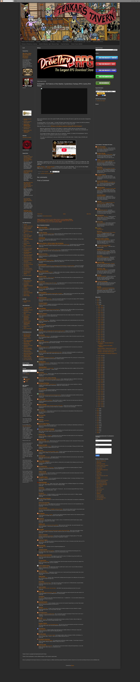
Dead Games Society (101, 463)
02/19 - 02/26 (100, 394)
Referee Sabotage (42, 389)
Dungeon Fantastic (43, 259)
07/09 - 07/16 (100, 360)
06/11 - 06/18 (100, 367)
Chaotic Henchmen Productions (45, 555)
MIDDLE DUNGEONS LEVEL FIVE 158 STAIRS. (47, 588)
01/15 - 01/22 (100, 403)
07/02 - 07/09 (100, 362)
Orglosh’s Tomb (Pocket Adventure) (27, 356)
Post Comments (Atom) (47, 215)
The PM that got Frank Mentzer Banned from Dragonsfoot (28, 171)
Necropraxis (41, 493)
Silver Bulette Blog (42, 571)
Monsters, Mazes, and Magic (103, 238)
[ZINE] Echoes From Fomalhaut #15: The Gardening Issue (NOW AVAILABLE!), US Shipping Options (57, 265)
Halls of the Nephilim (43, 227)
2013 (98, 424)
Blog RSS (99, 286)
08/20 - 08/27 (100, 338)
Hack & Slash (41, 409)
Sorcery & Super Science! (44, 423)
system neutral (50, 173)
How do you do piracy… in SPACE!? (45, 435)
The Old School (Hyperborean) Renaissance (47, 357)
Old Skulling (41, 529)
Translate (27, 373)
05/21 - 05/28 (100, 372)
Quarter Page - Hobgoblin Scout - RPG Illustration (27, 125)
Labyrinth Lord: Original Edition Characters (27, 323)
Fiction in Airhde (41, 541)
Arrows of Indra (27, 314)
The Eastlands (26, 266)
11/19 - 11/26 (100, 315)
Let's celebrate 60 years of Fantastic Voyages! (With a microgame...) (51, 293)
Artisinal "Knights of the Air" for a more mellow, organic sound (49, 249)
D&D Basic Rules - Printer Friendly (27, 336)
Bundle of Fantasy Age (43, 629)
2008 (98, 432)
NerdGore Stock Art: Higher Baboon (28, 122)
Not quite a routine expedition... (102, 246)
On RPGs (98, 477)
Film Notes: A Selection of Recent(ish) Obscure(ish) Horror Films (50, 352)
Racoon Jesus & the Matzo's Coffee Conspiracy (28, 131)
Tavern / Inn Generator (28, 292)
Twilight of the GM (42, 471)
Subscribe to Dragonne (43, 304)
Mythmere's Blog (100, 262)
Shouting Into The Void (43, 248)
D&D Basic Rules (27, 334)
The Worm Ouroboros (43, 494)
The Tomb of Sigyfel (28, 275)
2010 (98, 429)
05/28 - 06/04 (100, 370)
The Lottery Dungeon (28, 268)
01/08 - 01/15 (100, 404)
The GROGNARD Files (101, 497)
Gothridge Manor (42, 361)
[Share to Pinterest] (58, 171)
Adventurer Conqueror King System (28, 310)
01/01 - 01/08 (100, 406)
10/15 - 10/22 (100, 324)
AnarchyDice (41, 581)
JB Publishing (41, 513)
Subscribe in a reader (27, 137)
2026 (98, 299)
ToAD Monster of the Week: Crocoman (46, 514)
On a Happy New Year (43, 410)
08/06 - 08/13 (100, 341)
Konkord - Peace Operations (44, 341)
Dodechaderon (27, 291)
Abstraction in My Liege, (43, 373)
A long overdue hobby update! (44, 440)
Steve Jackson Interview (43, 503)
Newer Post (40, 213)
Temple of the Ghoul (28, 257)
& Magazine (26, 288)
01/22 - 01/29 (100, 401)
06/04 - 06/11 (100, 369)
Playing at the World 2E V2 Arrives (45, 446)
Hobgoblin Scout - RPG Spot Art (27, 128)
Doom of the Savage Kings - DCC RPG (28, 236)
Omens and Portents (43, 508)
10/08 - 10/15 (100, 326)
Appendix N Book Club (101, 460)
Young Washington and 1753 (44, 346)
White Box (41, 607)
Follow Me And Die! (43, 297)
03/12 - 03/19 (100, 389)
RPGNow (70, 219)
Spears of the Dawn (28, 328)
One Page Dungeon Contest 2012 (28, 253)
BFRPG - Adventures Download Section (28, 228)
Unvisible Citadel (42, 634)
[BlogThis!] (54, 171)
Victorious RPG (42, 455)
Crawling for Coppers (43, 540)
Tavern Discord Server (98, 41)
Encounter (26, 289)
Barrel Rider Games (67, 41)
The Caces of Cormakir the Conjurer (28, 265)
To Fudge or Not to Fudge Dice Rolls (103, 239)
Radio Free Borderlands (101, 481)
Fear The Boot (99, 468)
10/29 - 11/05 (100, 321)
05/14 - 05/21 (100, 374)
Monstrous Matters (43, 292)
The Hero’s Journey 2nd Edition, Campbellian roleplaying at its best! (51, 509)
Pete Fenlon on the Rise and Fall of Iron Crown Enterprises (49, 309)
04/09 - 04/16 (100, 382)
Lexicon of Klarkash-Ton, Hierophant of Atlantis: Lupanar (49, 451)
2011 (98, 427)
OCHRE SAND (41, 519)
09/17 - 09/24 (100, 331)
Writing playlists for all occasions (44, 456)
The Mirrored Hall (27, 271)
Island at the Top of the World (44, 255)
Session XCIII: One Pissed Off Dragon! (46, 640)
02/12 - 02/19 (100, 396)
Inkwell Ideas (99, 167)
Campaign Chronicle (43, 549)
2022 (98, 408)
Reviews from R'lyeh (43, 253)
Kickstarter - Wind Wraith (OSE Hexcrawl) (106, 351)
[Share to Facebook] (57, 171)
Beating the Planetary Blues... (44, 320)
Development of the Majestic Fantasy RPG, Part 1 (48, 282)
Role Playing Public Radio (102, 483)
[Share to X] (56, 171)
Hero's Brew (99, 474)
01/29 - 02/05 (100, 399)
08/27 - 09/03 (100, 336)
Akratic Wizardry (42, 308)
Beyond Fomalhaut (43, 264)
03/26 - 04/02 (100, 386)
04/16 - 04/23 (100, 381)
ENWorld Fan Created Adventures (28, 346)
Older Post (89, 213)
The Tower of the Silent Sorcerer (103, 245)
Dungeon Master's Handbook (102, 465)
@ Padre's (99, 228)
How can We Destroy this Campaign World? (46, 613)
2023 (98, 304)
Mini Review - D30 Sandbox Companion (28, 211)
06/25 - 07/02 (100, 364)
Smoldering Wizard (43, 367)
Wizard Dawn (26, 294)
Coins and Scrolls (42, 351)
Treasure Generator (28, 358)
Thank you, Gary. (100, 229)
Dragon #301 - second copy (44, 420)
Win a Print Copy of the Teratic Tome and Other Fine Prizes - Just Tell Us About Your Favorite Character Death (28, 185)
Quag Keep (41, 419)
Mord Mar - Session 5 (43, 619)
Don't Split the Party (43, 466)
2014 (98, 422)
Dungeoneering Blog (42, 546)
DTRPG (38, 166)
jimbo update (41, 416)
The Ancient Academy (28, 258)
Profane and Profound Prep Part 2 (45, 582)
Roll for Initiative (100, 486)
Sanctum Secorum (100, 489)
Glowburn (98, 471)
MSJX (40, 345)
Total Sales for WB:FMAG (43, 608)
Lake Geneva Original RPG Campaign (46, 429)
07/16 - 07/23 (100, 359)
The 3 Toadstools (42, 324)
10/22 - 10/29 (100, 322)
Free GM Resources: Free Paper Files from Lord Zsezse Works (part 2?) (52, 330)
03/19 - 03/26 (100, 387)
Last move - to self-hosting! (44, 478)
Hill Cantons (41, 356)
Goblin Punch (41, 393)
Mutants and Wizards (42, 424)
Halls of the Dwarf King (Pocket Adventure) (28, 354)
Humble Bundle (50, 166)
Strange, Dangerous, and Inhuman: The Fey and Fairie (48, 525)
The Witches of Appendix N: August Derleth (46, 233)
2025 (98, 300)
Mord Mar (41, 618)
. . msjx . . (99, 208)
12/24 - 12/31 (100, 307)
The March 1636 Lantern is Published (45, 400)
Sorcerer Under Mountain (102, 181)
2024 (98, 302)
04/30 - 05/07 (100, 377)
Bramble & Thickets (43, 623)
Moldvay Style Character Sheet (27, 344)
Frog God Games (65, 44)
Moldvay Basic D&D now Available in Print (46, 368)
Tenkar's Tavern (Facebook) (27, 41)
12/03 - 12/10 (100, 312)
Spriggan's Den (42, 434)
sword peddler (100, 249)
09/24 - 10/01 (100, 329)
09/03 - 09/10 (100, 334)
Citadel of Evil (26, 234)
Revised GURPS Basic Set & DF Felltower (46, 260)
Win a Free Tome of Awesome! (102, 269)
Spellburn (98, 493)
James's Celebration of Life (43, 566)
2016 (98, 419)
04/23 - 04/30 (100, 379)
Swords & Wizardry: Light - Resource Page (49, 44)
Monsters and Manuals (43, 287)
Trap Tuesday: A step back (43, 572)
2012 (98, 425)
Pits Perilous (41, 319)
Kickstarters (45, 41)
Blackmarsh (26, 230)
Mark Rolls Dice (42, 628)
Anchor (44, 168)
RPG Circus (99, 487)
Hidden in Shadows (43, 404)
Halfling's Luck (42, 524)
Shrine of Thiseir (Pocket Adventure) (27, 351)
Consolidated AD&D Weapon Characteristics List (47, 384)
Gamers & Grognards (43, 534)
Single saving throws (42, 314)
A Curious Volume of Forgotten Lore (28, 308)
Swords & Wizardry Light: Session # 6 (45, 645)
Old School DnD (42, 545)
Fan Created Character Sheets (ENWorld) (28, 341)
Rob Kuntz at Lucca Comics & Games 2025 (46, 430)
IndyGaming (41, 487)
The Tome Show (100, 499)
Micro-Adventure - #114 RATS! (44, 362)
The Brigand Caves (27, 262)
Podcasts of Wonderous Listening (29, 44)
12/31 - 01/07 (100, 305)
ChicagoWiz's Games (43, 477)
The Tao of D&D (42, 399)
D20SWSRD (26, 283)
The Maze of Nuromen (28, 269)
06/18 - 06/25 (100, 365)
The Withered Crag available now (45, 556)
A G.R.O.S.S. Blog (42, 644)
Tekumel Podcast (100, 495)
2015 (98, 420)
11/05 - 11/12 (100, 319)
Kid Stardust (99, 175)
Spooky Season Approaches (44, 228)
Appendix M (41, 518)
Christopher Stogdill (27, 380)
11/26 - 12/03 (100, 314)
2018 (98, 415)
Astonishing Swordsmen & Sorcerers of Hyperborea (26, 318)
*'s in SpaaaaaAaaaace (43, 472)
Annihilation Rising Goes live (44, 561)
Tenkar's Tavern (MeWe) (76, 44)
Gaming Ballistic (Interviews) (102, 469)
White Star (52, 41)
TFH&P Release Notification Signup (103, 250)
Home (64, 213)
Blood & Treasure (27, 321)
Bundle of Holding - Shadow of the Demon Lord (107, 348)
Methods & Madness (43, 313)
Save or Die (99, 492)
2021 (98, 410)
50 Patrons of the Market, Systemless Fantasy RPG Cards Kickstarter (66, 126)
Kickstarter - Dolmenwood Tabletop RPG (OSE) (107, 350)
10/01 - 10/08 (100, 327)
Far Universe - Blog (101, 268)
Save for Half (99, 490)
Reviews (38, 41)
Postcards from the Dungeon (102, 480)
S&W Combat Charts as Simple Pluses (28, 281)
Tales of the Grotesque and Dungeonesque (28, 255)
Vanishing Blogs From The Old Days (45, 298)
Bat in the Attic (42, 281)
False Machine (42, 335)
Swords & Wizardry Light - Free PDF (82, 41)
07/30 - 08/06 (100, 355)
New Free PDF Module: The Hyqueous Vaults (47, 635)
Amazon (43, 166)
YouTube (48, 168)
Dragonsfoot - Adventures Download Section (28, 239)
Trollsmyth (41, 450)
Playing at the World (43, 445)
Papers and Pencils (43, 388)
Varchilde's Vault (42, 439)
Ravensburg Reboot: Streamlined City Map (46, 550)
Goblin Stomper (42, 576)
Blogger (72, 665)
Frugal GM (41, 329)
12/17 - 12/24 (100, 309)
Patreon (59, 41)
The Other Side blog (43, 232)
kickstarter (42, 173)
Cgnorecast (99, 462)
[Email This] (53, 171)
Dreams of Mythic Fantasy (44, 565)
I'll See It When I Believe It (44, 461)
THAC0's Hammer (100, 496)
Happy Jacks (99, 472)
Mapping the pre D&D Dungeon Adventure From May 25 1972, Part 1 (51, 405)
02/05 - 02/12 (100, 398)
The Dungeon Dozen (43, 612)
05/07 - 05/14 (100, 376)
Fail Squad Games (42, 560)
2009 (98, 430)
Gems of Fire (26, 241)
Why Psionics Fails (42, 288)
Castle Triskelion (42, 587)
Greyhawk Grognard (43, 303)
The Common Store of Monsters (44, 336)
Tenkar (26, 381)
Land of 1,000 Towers (28, 248)
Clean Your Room (42, 488)
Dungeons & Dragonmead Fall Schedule (46, 535)
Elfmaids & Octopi (42, 276)
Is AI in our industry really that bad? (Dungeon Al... (107, 353)
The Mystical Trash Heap (44, 383)
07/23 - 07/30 (100, 357)
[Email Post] (51, 171)
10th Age (25, 224)
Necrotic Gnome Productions (45, 498)
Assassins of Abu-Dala (28, 226)
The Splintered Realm (101, 174)
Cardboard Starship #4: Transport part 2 (46, 272)
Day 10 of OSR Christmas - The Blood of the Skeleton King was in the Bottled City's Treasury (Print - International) (28, 158)
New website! (41, 597)
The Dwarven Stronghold (102, 281)
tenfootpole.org (42, 237)
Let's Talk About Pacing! (43, 577)
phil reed (46, 173)
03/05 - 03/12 (100, 391)
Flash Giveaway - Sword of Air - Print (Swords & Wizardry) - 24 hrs (28, 200)
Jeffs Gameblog (42, 415)
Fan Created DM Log (28, 359)
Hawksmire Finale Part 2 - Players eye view (46, 277)
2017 (98, 417)
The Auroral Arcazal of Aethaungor (28, 261)
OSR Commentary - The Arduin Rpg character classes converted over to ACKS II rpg (54, 244)
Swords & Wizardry (27, 425)
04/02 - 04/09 (100, 384)
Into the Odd (41, 340)
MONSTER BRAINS (43, 482)
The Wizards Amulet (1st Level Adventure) (28, 349)
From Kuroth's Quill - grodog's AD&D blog (47, 377)
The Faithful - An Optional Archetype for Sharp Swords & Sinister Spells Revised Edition (54, 530)
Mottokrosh (99, 231)
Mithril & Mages (27, 295)
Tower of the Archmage (43, 271)
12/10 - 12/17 (100, 310)
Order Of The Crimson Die (44, 502)
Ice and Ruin (41, 372)
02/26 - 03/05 (100, 393)
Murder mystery (42, 325)
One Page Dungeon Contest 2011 (28, 250)
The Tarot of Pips (42, 462)
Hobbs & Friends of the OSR (102, 475)
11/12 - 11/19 (100, 317)
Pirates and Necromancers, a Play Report (46, 467)
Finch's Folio (41, 591)
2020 (98, 412)
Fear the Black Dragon (101, 466)
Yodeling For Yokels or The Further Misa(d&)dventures (48, 624)
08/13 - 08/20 (100, 339)
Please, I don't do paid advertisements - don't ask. (48, 592)
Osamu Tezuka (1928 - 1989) (44, 483)
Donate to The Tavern (101, 100)
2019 (98, 413)
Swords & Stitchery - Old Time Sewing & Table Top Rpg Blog (51, 243)
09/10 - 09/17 (100, 332)
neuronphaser (42, 596)
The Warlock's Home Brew (44, 639)
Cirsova (98, 159)
